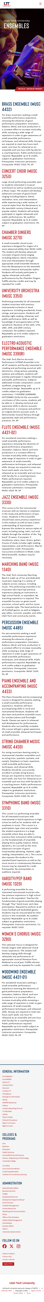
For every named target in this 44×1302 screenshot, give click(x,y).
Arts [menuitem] (4, 1143)
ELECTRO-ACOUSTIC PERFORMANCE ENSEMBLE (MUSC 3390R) (22, 348)
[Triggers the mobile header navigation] (40, 4)
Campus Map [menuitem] (7, 1256)
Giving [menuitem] (4, 1100)
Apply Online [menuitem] (8, 1264)
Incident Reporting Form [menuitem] (11, 1108)
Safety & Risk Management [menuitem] (12, 1220)
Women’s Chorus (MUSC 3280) (21, 936)
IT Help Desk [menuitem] (7, 1111)
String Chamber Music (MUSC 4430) (21, 743)
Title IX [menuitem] (5, 1229)
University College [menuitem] (9, 1161)
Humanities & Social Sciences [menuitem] (13, 1155)
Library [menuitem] (5, 1114)
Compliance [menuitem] (6, 1094)
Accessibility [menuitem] (6, 1079)
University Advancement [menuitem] (11, 1232)
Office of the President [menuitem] (10, 1217)
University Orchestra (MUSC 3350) (20, 293)
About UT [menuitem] (6, 1082)
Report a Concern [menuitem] (8, 1123)
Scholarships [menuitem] (7, 1223)
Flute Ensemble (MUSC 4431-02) (21, 429)
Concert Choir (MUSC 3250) (19, 173)
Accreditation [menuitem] (7, 1076)
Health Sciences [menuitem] (8, 1152)
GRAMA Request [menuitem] (8, 1103)
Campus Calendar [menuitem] (8, 1259)
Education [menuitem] (6, 1149)
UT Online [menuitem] (6, 1166)
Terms (28, 1293)
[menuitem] (15, 1071)
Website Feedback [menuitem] (8, 1254)
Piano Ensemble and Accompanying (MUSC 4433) (19, 686)
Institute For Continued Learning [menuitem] (14, 1174)
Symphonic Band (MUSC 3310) (21, 805)
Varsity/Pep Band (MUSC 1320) (17, 880)
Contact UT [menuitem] (6, 1091)
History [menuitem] (5, 1105)
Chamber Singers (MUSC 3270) (16, 234)
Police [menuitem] (4, 1214)
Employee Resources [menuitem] (10, 1197)
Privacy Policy (18, 1293)
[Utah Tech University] (7, 4)
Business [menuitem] (5, 1146)
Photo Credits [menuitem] (7, 1117)
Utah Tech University (22, 1283)
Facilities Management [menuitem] (10, 1206)
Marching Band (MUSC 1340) (20, 566)
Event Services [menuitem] (7, 1203)
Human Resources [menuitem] (9, 1208)
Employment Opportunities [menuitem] (12, 1200)
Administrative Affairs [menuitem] (10, 1188)
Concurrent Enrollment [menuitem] (11, 1169)
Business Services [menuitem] (8, 1191)
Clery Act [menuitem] (5, 1088)
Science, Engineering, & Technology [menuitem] (15, 1158)
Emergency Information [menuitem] (11, 1097)
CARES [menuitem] (5, 1194)
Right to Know (36, 1291)
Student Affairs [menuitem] (8, 1226)
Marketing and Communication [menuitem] (13, 1211)
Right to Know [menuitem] (7, 1126)
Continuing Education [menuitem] (10, 1172)
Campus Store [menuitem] (7, 1085)
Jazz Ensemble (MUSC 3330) (20, 499)
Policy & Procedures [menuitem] (9, 1120)
